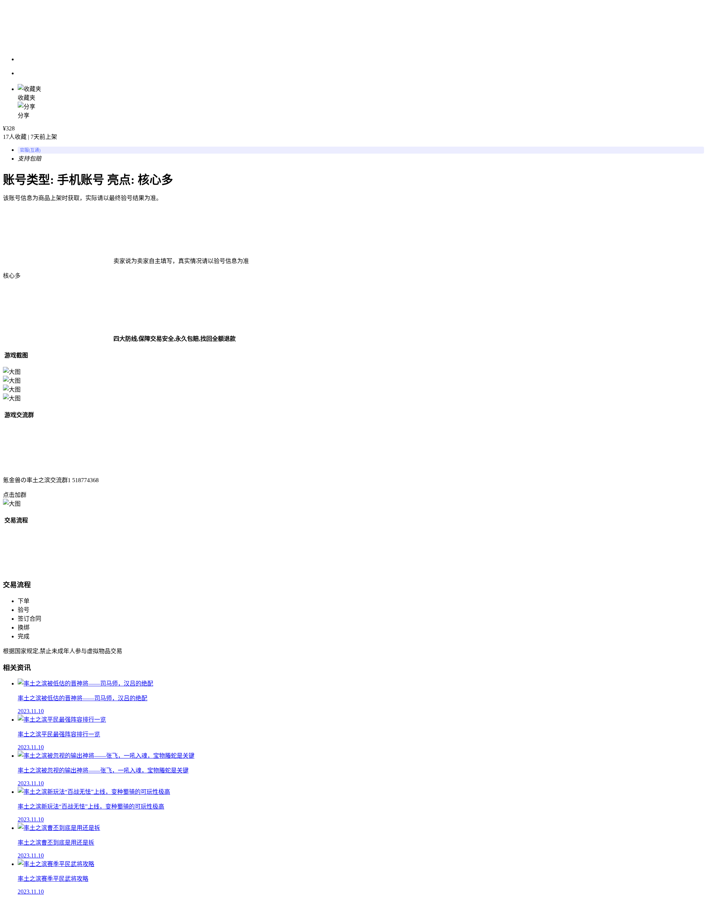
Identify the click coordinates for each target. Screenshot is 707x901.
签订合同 (29, 619)
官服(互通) (30, 150)
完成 (23, 636)
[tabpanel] (353, 376)
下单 (23, 601)
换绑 (23, 627)
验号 (23, 610)
